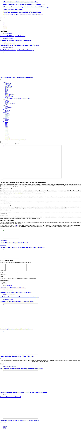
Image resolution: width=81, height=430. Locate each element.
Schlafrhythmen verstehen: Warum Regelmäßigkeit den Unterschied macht (24, 4)
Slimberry (6, 91)
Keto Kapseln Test (8, 84)
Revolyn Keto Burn (8, 87)
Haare (4, 24)
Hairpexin (6, 106)
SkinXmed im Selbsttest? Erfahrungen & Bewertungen (15, 40)
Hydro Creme (7, 100)
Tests (3, 28)
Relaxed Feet (7, 115)
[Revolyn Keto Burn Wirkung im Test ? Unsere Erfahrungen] (40, 47)
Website (1, 276)
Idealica (6, 93)
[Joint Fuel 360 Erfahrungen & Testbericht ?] (40, 33)
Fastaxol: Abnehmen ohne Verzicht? (13, 9)
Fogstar (6, 125)
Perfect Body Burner (8, 86)
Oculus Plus (7, 128)
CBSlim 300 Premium (9, 96)
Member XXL (7, 137)
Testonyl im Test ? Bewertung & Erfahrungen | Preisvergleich (15, 139)
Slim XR (6, 97)
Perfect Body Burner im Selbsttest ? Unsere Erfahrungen (16, 77)
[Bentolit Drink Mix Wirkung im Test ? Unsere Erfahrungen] (40, 342)
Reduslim (6, 88)
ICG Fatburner (7, 85)
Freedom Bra (7, 136)
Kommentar (2, 270)
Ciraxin (6, 124)
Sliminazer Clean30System (9, 94)
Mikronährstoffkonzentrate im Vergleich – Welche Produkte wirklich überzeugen (26, 7)
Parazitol (6, 138)
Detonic (6, 122)
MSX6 (6, 123)
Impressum (4, 427)
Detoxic (6, 130)
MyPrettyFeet (7, 110)
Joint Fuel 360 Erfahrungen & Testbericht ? (12, 36)
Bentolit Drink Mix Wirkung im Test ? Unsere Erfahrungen (17, 356)
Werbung (4, 428)
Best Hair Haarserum (8, 107)
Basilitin (6, 108)
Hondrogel (7, 117)
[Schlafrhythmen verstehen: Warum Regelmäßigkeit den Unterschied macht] (40, 366)
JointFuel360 (7, 114)
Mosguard (6, 126)
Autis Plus (6, 129)
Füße (3, 23)
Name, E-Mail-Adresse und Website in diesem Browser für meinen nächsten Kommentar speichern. (19, 278)
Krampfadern (5, 25)
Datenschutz (5, 426)
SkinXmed (7, 101)
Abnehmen (5, 26)
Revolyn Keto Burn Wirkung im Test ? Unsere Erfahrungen (17, 50)
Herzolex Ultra (7, 95)
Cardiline (6, 127)
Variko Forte (7, 119)
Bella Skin (6, 102)
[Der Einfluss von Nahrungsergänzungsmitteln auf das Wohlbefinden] (40, 409)
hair (16, 225)
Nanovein (6, 120)
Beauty (4, 22)
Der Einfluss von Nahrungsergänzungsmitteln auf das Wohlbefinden (22, 12)
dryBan (6, 104)
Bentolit (6, 90)
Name (1, 272)
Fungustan (6, 111)
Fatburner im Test (8, 83)
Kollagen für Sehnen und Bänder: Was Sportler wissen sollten (20, 2)
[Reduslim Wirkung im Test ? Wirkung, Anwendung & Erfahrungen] (40, 42)
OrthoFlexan (7, 113)
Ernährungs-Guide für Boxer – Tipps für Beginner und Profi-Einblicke (23, 14)
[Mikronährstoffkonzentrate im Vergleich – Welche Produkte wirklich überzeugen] (40, 380)
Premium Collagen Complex (10, 103)
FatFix (6, 92)
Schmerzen (5, 27)
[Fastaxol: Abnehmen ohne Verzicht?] (40, 394)
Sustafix (6, 116)
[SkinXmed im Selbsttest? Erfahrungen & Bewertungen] (40, 38)
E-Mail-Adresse (3, 274)
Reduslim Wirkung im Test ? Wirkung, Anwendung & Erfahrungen (19, 45)
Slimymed (6, 89)
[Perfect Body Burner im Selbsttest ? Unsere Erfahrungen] (40, 63)
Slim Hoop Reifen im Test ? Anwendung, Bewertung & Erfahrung (18, 98)
